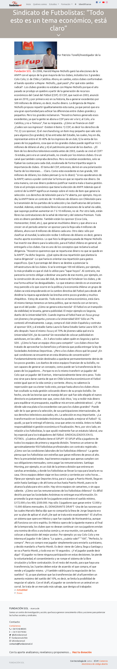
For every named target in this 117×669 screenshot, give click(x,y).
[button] (75, 4)
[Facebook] (97, 2)
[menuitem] (28, 4)
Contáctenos (15, 626)
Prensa (19, 593)
